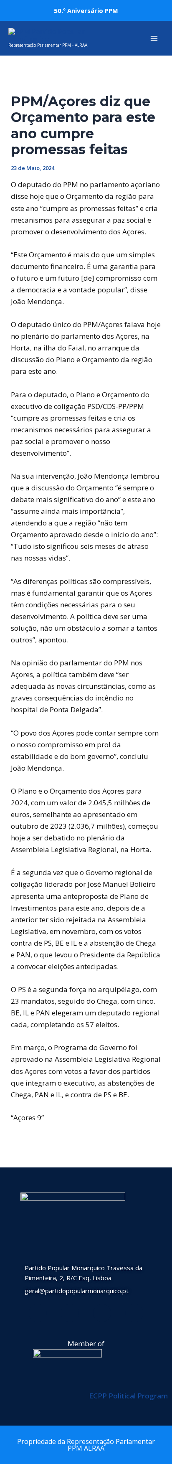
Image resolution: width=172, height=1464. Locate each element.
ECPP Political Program (128, 1396)
